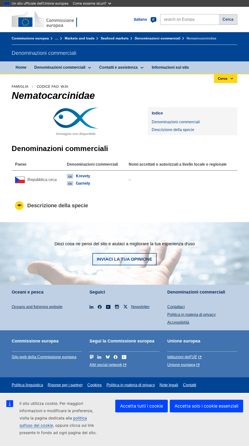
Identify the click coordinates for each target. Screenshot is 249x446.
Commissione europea (30, 38)
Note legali (169, 385)
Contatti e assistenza (118, 67)
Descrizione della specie (173, 130)
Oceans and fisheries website (37, 307)
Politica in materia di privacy (191, 315)
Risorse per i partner (65, 385)
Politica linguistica (27, 385)
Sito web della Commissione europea (44, 357)
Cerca (227, 19)
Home (21, 67)
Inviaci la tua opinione (124, 259)
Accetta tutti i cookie (141, 405)
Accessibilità (178, 322)
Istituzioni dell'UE (182, 357)
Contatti (189, 385)
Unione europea (181, 365)
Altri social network (105, 365)
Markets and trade (80, 38)
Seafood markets (115, 38)
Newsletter (140, 307)
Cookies (94, 385)
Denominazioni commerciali (157, 38)
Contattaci (176, 307)
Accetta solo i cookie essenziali (206, 405)
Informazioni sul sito (170, 67)
